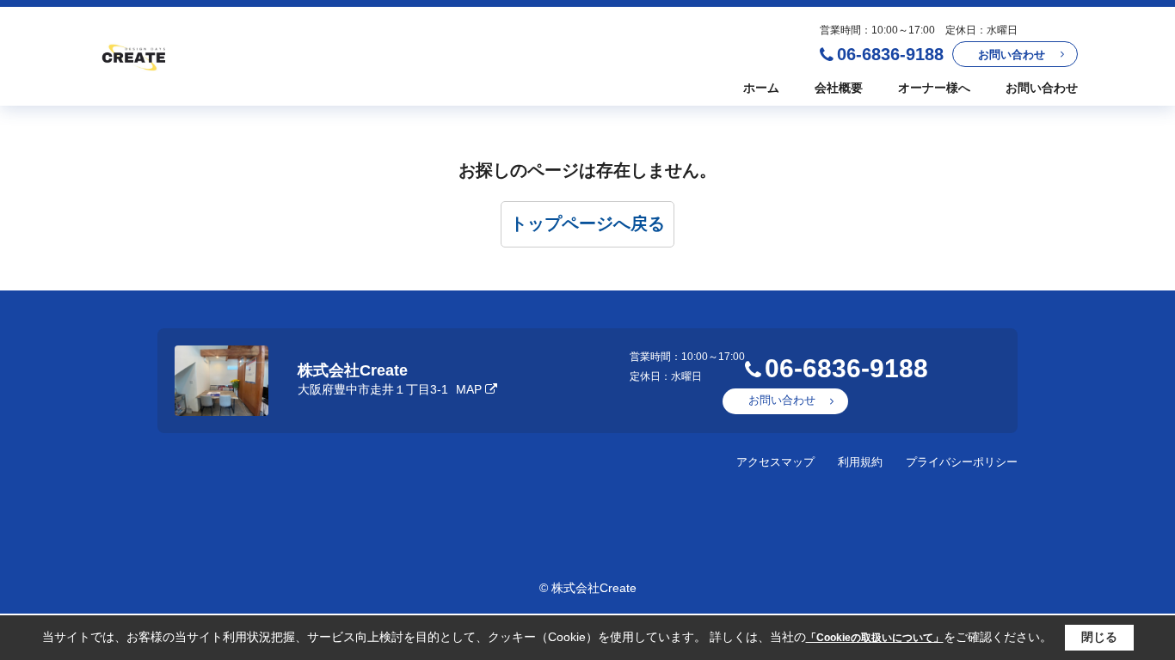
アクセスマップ (775, 461)
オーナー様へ (934, 88)
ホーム (761, 88)
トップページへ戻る (587, 223)
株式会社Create (353, 370)
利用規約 (860, 461)
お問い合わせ (1011, 54)
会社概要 (839, 88)
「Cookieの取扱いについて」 (875, 638)
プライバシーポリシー (962, 461)
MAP (469, 389)
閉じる (1099, 637)
